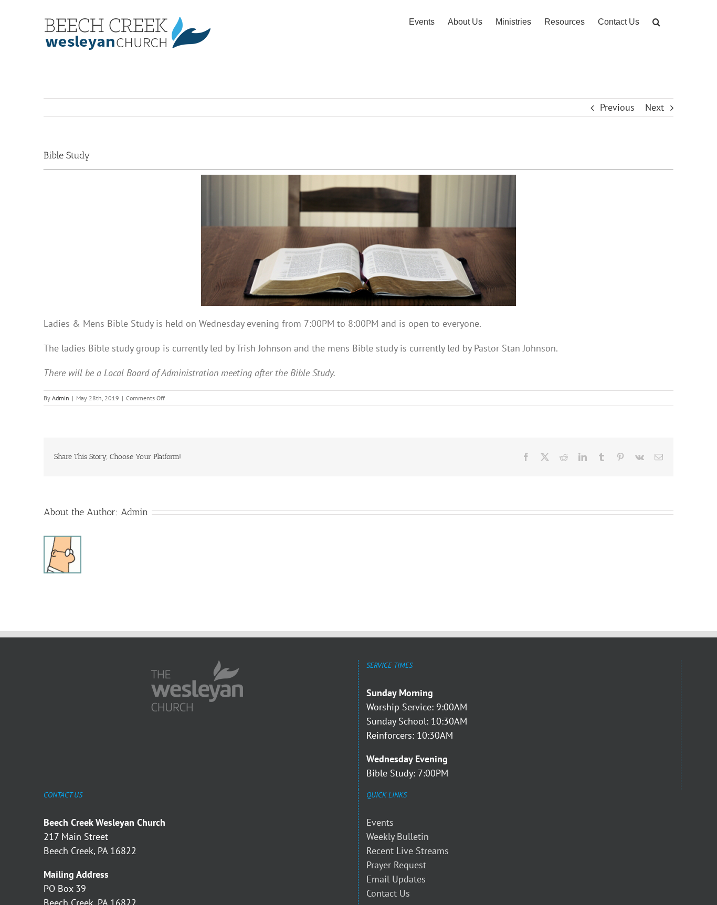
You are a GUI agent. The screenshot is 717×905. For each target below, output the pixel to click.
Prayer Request (396, 865)
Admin (60, 398)
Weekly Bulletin (397, 837)
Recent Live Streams (407, 851)
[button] (656, 22)
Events (380, 822)
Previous (617, 107)
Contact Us (388, 893)
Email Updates (396, 879)
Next (654, 107)
